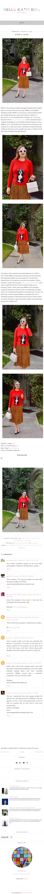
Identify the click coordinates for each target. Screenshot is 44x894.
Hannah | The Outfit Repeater (17, 594)
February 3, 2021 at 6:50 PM (23, 638)
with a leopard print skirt (30, 283)
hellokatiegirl (22, 871)
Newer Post (5, 752)
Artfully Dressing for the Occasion (22, 807)
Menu (22, 22)
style (39, 545)
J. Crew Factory (15, 545)
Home (22, 752)
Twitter (35, 538)
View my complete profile (22, 873)
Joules (26, 545)
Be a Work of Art (14, 786)
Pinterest (18, 540)
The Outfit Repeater (20, 607)
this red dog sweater (18, 119)
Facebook (26, 538)
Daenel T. (10, 638)
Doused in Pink (15, 627)
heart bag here (14, 448)
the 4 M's (10, 576)
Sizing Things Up (15, 818)
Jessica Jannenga (13, 693)
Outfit (33, 545)
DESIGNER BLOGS (27, 892)
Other (27, 540)
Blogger (25, 878)
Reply (9, 569)
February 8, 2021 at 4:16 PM (28, 693)
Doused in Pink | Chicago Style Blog (19, 617)
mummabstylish (12, 560)
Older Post (39, 752)
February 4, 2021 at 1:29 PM (31, 663)
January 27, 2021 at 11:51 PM (28, 560)
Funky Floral (13, 797)
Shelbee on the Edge (14, 663)
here (13, 443)
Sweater (22, 547)
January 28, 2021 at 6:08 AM (23, 576)
